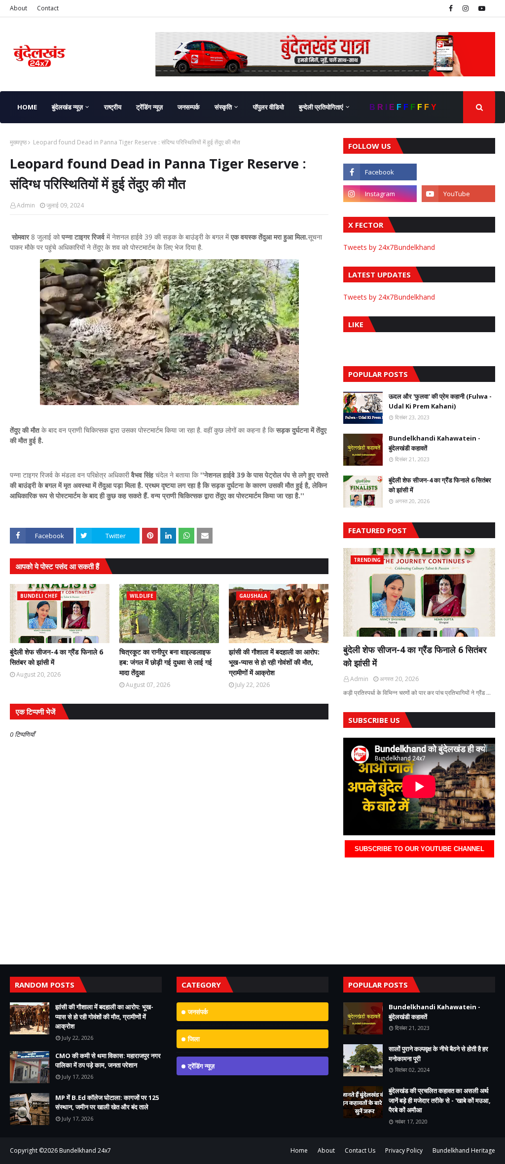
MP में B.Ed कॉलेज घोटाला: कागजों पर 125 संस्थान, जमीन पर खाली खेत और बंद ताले (107, 1102)
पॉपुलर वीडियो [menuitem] (268, 107)
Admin (26, 205)
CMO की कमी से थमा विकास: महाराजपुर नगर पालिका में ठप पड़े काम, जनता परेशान (108, 1060)
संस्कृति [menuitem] (223, 107)
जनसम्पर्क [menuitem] (189, 107)
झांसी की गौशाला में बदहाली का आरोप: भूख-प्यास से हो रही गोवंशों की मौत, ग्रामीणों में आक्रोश (274, 662)
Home (299, 1150)
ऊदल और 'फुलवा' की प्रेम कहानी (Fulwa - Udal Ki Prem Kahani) (440, 401)
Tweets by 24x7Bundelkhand (389, 247)
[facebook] (450, 8)
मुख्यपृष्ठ (18, 142)
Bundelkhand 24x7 (85, 1150)
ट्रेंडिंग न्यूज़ (201, 1065)
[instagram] (465, 8)
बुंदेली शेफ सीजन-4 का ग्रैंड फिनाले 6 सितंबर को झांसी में (56, 657)
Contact (48, 8)
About (18, 8)
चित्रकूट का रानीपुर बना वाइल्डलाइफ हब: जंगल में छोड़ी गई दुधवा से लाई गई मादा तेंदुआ (165, 662)
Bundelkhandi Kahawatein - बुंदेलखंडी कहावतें (434, 443)
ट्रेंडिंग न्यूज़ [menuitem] (149, 107)
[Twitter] (458, 172)
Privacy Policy (404, 1150)
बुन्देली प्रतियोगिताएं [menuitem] (321, 107)
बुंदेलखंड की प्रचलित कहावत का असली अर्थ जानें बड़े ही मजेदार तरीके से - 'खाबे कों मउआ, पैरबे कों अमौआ (440, 1100)
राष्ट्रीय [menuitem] (112, 107)
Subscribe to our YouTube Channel (419, 849)
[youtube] (480, 8)
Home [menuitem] (27, 107)
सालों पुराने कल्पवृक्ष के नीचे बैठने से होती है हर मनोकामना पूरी (438, 1053)
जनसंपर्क (198, 1011)
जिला (194, 1038)
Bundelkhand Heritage (464, 1150)
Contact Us (360, 1150)
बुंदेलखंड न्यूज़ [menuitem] (67, 107)
